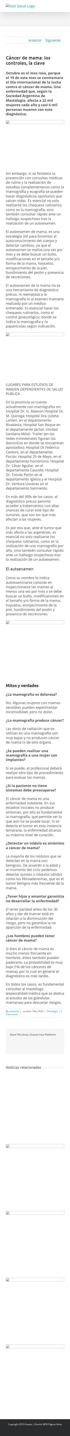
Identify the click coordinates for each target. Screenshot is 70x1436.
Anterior (35, 40)
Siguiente (53, 40)
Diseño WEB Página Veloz (48, 1424)
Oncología (52, 1011)
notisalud (14, 1011)
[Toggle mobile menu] (62, 6)
